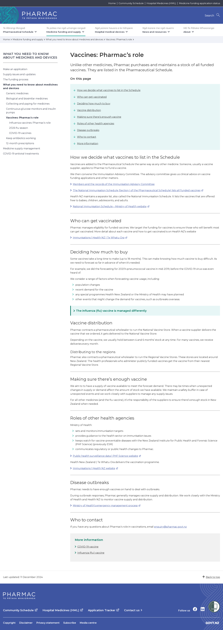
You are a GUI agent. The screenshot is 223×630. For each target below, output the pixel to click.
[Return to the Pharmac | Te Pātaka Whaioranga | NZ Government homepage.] (19, 595)
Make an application (15, 69)
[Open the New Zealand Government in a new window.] (212, 623)
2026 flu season (18, 127)
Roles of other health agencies (95, 123)
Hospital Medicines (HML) (161, 3)
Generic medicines (17, 93)
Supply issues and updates (19, 74)
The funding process (15, 79)
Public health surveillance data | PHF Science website (104, 455)
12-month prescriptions (20, 143)
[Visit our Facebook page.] (195, 609)
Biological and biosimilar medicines (27, 98)
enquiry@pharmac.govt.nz (170, 526)
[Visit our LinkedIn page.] (202, 609)
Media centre (88, 622)
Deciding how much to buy (93, 103)
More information (87, 143)
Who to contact (86, 136)
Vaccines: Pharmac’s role (22, 117)
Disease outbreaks (88, 130)
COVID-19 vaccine (87, 546)
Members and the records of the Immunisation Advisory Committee (114, 184)
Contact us (132, 610)
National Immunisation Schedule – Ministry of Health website (108, 206)
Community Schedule (131, 3)
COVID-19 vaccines (20, 133)
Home (112, 3)
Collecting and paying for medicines (27, 103)
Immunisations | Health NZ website (92, 468)
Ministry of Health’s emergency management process (104, 505)
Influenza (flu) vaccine (90, 552)
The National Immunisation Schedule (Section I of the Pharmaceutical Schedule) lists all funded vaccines (135, 190)
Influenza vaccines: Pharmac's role (30, 122)
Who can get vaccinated (92, 96)
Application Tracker (101, 610)
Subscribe (69, 622)
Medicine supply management (21, 148)
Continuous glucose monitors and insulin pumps (31, 110)
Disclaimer (26, 622)
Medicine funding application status (199, 3)
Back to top (213, 577)
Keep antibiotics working (21, 138)
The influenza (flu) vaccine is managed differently (111, 310)
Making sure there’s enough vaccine (99, 116)
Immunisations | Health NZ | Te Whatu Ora (97, 237)
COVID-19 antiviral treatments (21, 153)
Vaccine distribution (89, 110)
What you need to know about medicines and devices (30, 55)
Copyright (9, 622)
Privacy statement (47, 622)
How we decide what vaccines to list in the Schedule (108, 90)
